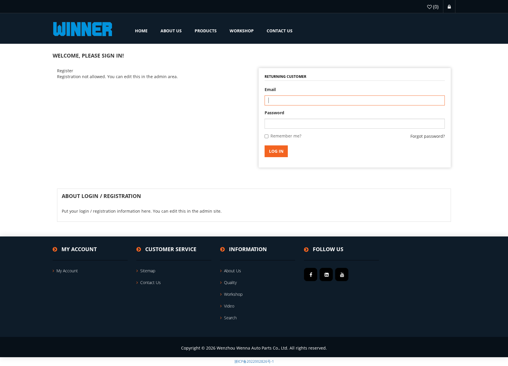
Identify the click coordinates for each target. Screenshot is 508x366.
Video (229, 306)
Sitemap (147, 270)
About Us (232, 270)
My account (67, 270)
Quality (230, 282)
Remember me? (285, 136)
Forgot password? (427, 136)
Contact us (150, 282)
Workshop (233, 294)
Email (270, 89)
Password (274, 112)
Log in (276, 151)
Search (230, 317)
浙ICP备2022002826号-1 (254, 361)
